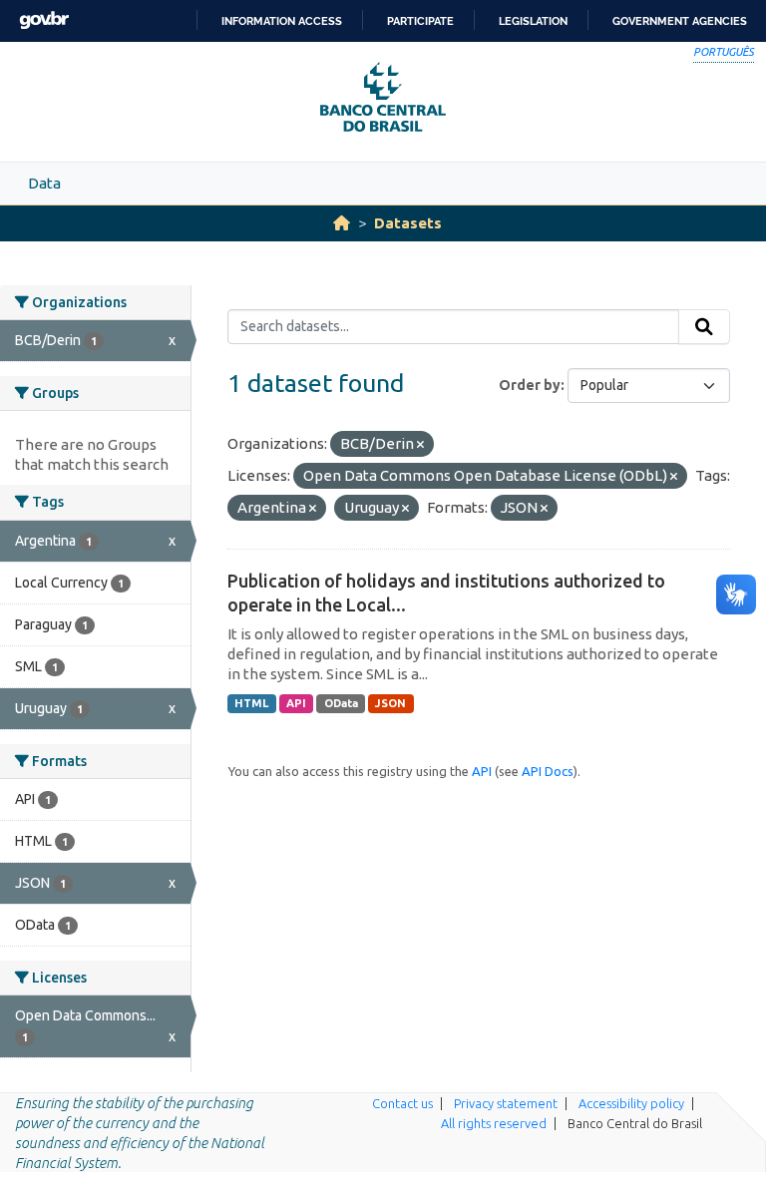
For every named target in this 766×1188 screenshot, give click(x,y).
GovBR (44, 20)
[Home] (341, 222)
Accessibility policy (631, 1103)
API (296, 703)
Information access (281, 21)
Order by (530, 385)
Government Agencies (679, 21)
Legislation (533, 21)
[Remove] (420, 445)
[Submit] (704, 327)
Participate (420, 21)
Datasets (408, 222)
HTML (251, 703)
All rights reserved (494, 1123)
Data (44, 183)
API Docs (548, 771)
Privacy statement (506, 1103)
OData (341, 703)
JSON (390, 703)
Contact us (402, 1103)
